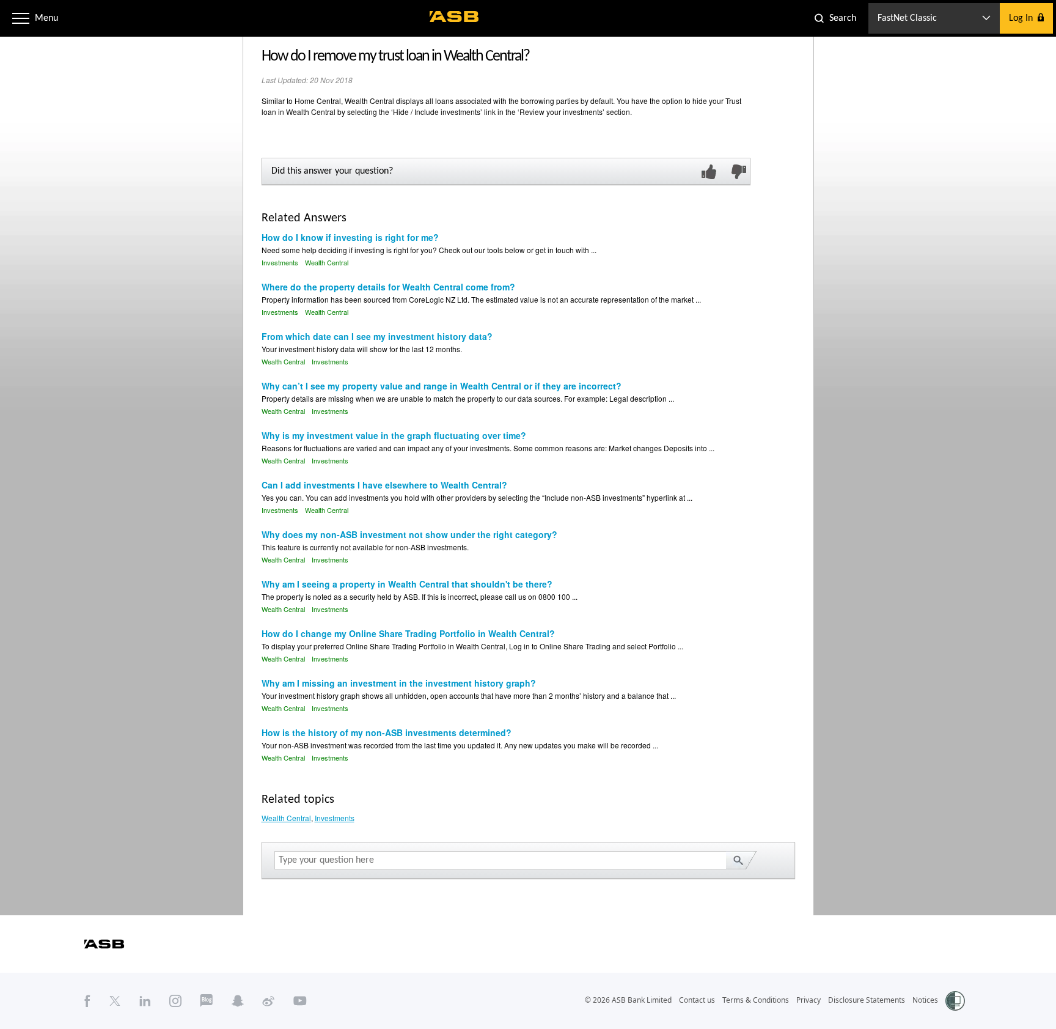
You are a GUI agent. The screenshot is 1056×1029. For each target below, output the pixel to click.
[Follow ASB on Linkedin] (145, 1000)
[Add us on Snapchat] (238, 1000)
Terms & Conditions (755, 1000)
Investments (280, 262)
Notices (925, 1000)
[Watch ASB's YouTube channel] (300, 1000)
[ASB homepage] (454, 16)
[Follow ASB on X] (115, 1000)
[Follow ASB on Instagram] (175, 1000)
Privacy (808, 1000)
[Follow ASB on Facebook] (87, 1000)
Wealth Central (326, 262)
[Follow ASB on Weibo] (268, 1000)
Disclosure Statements (866, 1000)
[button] (20, 18)
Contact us (697, 1000)
